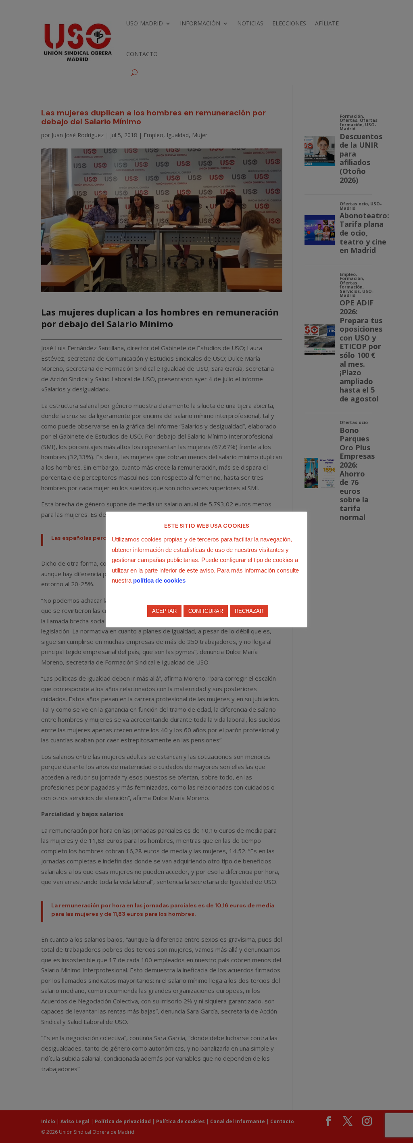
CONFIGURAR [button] (205, 611)
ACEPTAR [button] (164, 611)
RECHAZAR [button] (249, 611)
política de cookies (159, 580)
